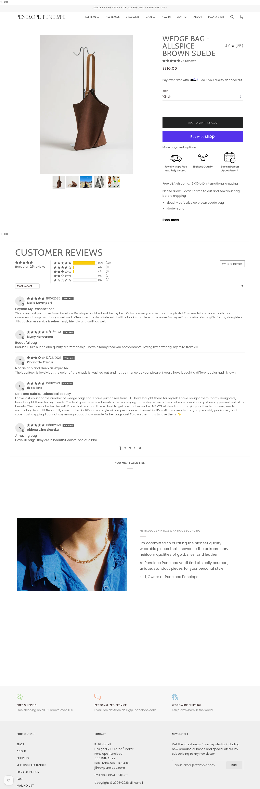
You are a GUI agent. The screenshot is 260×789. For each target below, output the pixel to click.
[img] (36, 298)
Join (234, 764)
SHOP (20, 744)
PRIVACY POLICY (28, 772)
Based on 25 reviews (30, 267)
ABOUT (22, 751)
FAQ (20, 779)
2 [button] (125, 448)
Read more (170, 220)
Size (165, 91)
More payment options (179, 147)
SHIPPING (23, 758)
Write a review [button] (232, 264)
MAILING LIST (25, 786)
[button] (171, 61)
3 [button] (130, 448)
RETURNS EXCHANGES (31, 765)
